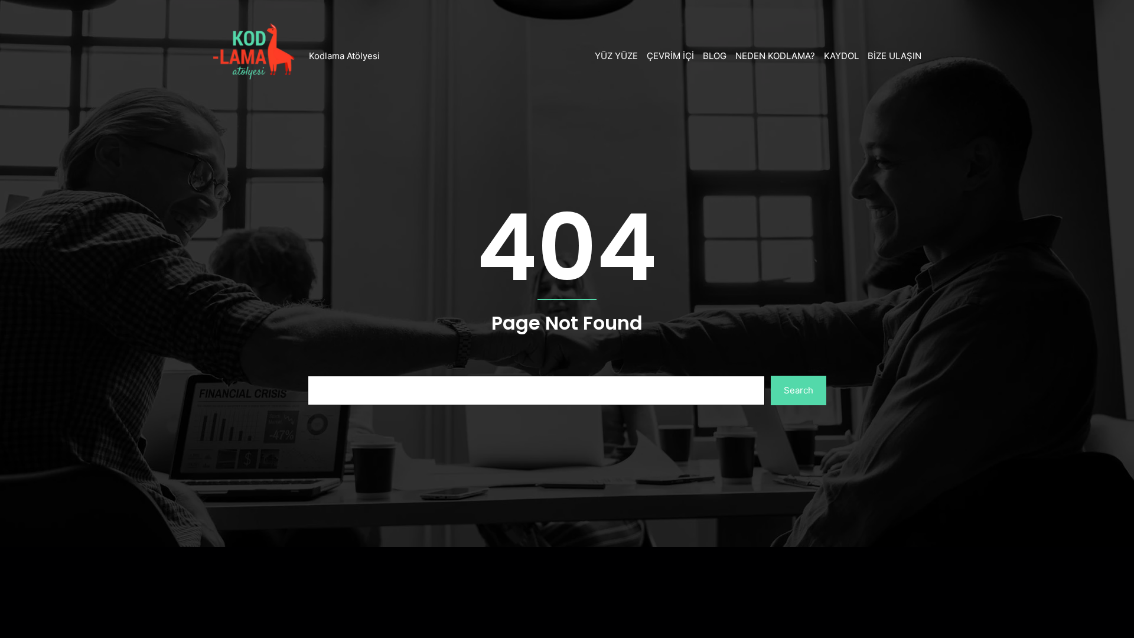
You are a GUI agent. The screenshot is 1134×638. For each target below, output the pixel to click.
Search (798, 390)
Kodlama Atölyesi (344, 55)
